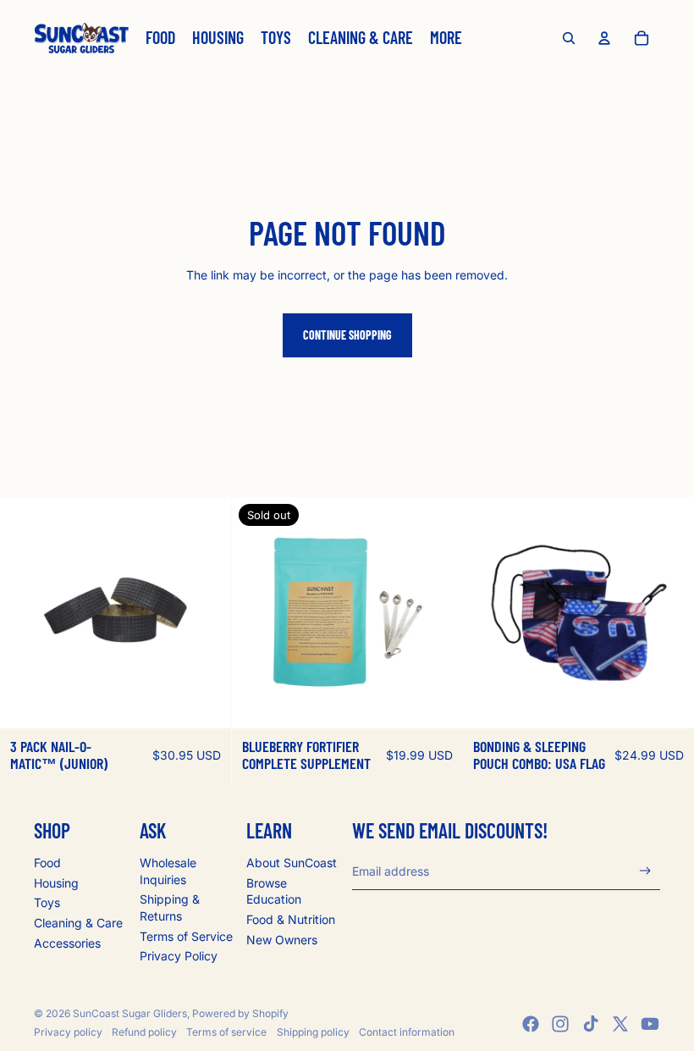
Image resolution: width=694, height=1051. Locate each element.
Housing (56, 883)
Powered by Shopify (240, 1013)
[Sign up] (645, 871)
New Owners (281, 939)
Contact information (406, 1032)
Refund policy (144, 1032)
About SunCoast (291, 862)
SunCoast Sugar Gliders (130, 1013)
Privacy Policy (179, 956)
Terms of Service (186, 936)
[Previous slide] (25, 612)
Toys (47, 902)
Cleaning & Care (78, 922)
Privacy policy (68, 1032)
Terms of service (226, 1032)
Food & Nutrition (290, 919)
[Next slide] (205, 612)
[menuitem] (160, 38)
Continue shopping (347, 335)
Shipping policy (313, 1032)
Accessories (67, 943)
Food (47, 862)
